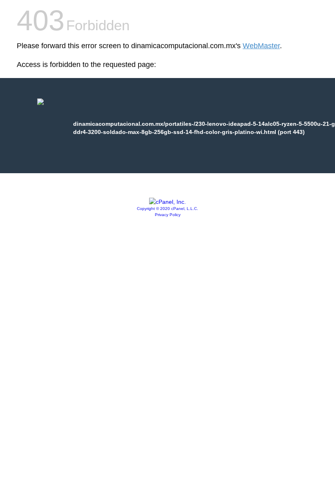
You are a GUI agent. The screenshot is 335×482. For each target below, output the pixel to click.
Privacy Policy (168, 214)
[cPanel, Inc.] (167, 202)
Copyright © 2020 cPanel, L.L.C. (167, 208)
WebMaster (261, 46)
